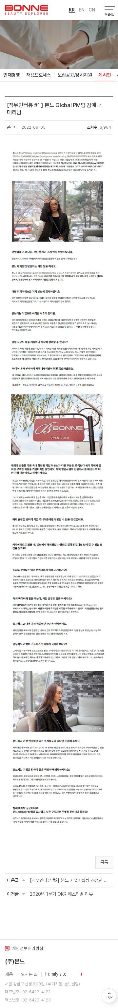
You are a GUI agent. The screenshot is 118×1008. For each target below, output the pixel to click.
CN (91, 9)
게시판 (104, 75)
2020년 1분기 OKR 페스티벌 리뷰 (61, 894)
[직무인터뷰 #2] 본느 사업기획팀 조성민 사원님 (70, 880)
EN (82, 9)
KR (72, 9)
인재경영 (11, 75)
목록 (104, 862)
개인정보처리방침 (27, 948)
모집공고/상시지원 (75, 75)
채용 (9, 974)
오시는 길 (29, 974)
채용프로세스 (38, 75)
